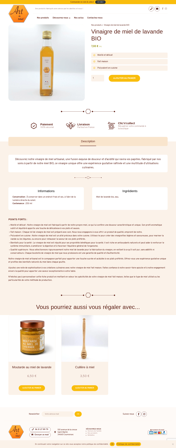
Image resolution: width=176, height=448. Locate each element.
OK (112, 444)
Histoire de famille (94, 431)
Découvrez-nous (93, 429)
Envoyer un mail (41, 435)
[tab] (88, 141)
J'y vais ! (100, 2)
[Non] (172, 444)
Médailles (91, 435)
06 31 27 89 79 (41, 429)
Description (88, 141)
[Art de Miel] (18, 13)
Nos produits (92, 433)
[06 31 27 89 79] (151, 8)
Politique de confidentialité (128, 444)
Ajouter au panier (124, 78)
